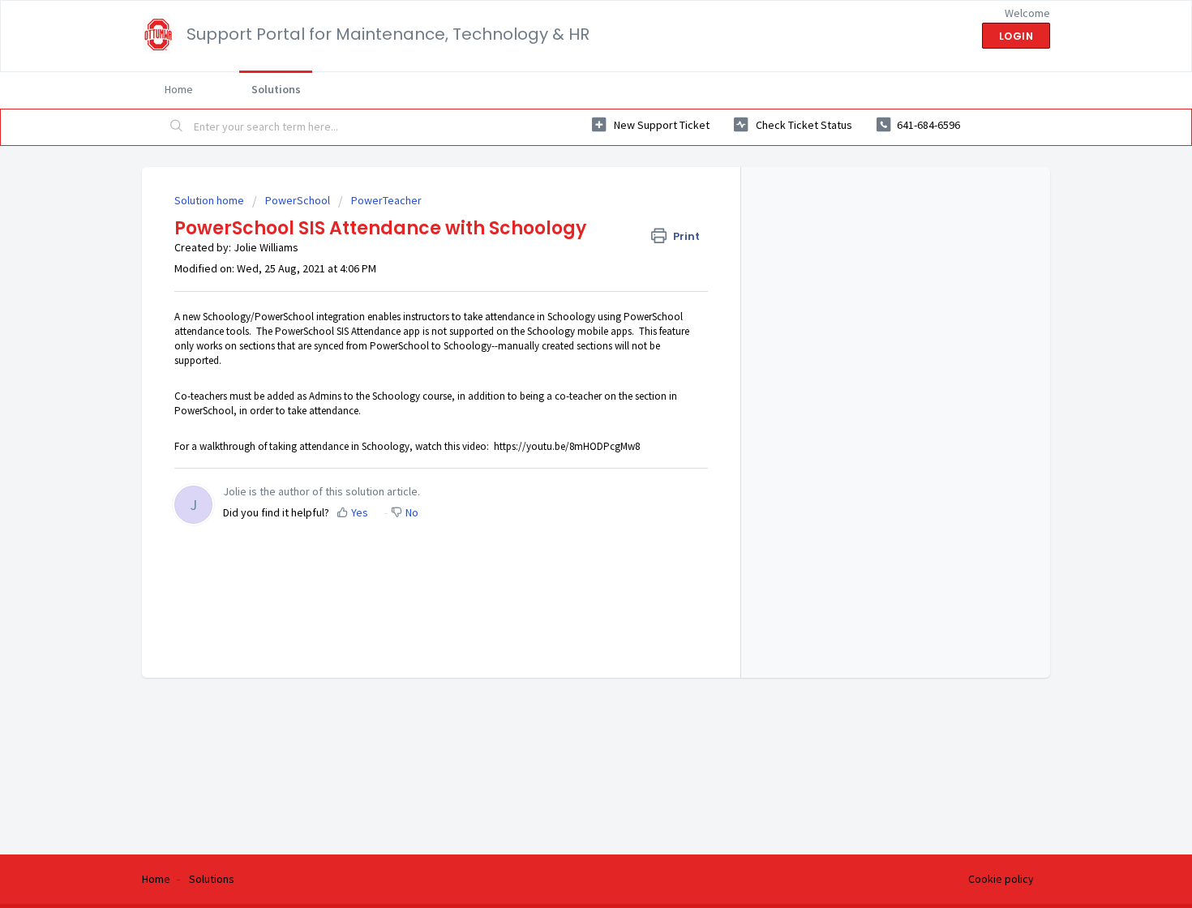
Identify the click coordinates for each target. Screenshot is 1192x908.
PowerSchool (297, 200)
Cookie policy (1001, 879)
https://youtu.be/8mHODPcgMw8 (567, 446)
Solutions (276, 89)
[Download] (566, 241)
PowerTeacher (386, 200)
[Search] (177, 127)
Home (179, 89)
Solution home (210, 200)
